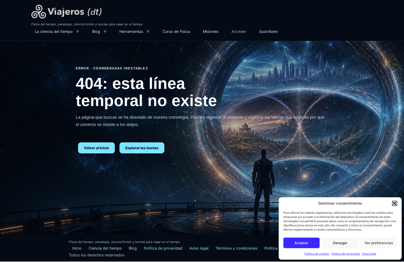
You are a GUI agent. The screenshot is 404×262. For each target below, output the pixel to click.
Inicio (77, 248)
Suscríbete (268, 31)
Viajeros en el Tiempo (66, 12)
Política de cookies (316, 253)
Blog (96, 31)
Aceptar (301, 243)
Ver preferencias (378, 243)
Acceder (238, 31)
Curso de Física (176, 31)
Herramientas (131, 31)
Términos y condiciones (236, 248)
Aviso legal (369, 253)
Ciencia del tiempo (105, 248)
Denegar (340, 243)
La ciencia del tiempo (54, 31)
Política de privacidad (346, 253)
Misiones (210, 31)
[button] (394, 203)
